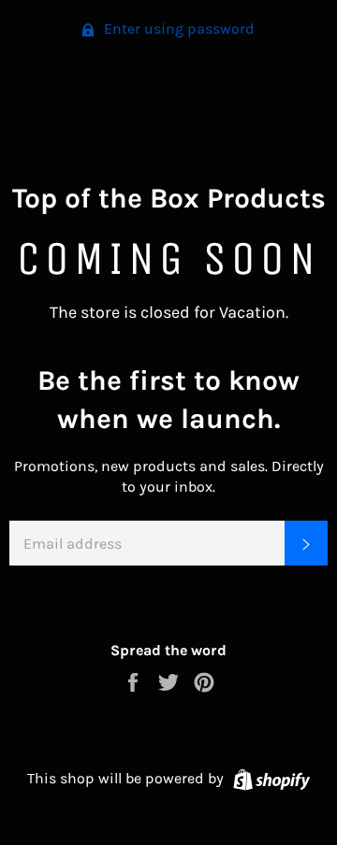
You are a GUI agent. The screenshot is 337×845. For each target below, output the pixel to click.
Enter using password (177, 28)
